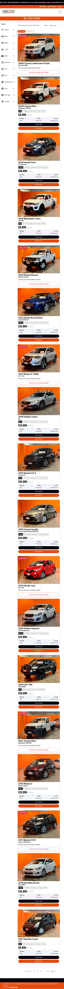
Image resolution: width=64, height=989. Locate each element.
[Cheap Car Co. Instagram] (61, 6)
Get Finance (38, 128)
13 (48, 971)
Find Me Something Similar (39, 72)
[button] (60, 11)
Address (44, 6)
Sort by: (46, 25)
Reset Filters (21, 31)
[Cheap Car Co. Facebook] (59, 6)
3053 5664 (53, 6)
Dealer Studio (14, 987)
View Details (38, 124)
